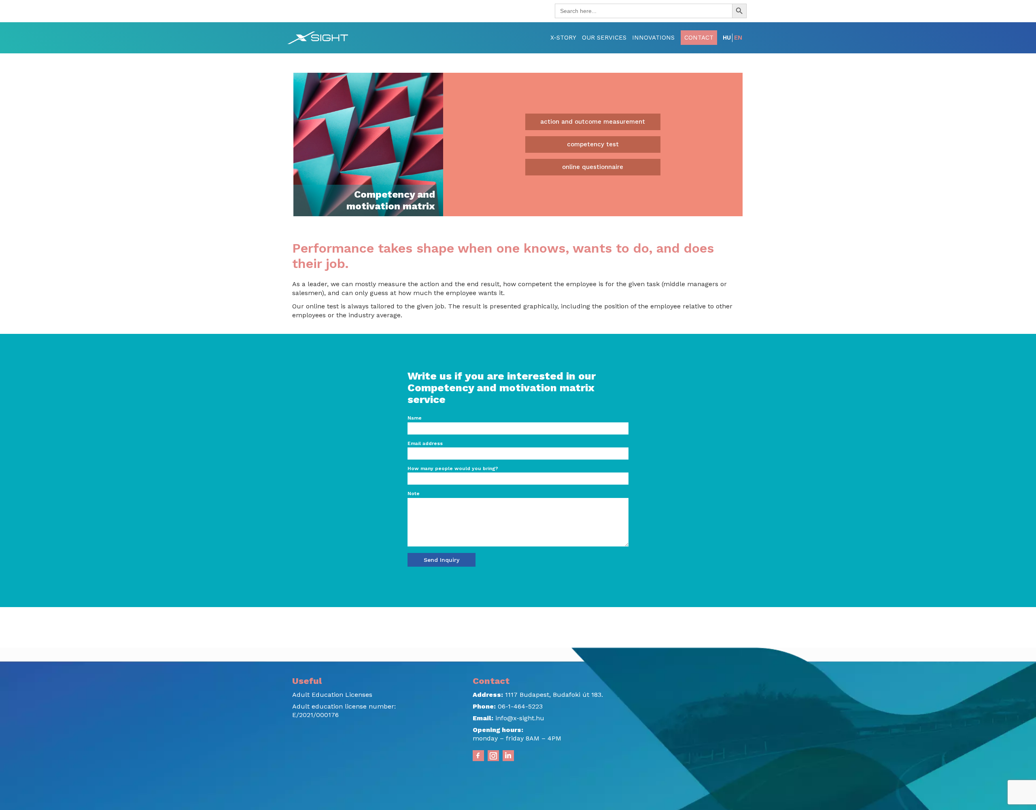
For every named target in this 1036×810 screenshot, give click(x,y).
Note (414, 493)
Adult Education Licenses (332, 694)
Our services (604, 37)
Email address (425, 443)
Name (415, 418)
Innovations (653, 37)
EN (738, 37)
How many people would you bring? (453, 468)
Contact (698, 37)
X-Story (563, 37)
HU (727, 37)
